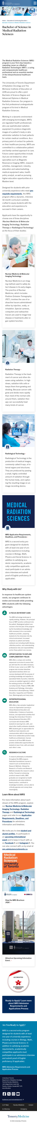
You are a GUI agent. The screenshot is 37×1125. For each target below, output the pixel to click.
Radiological (15, 453)
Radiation (12, 369)
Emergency (24, 1109)
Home (4, 20)
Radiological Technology (24, 812)
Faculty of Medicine (18, 1105)
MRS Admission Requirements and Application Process (16, 1068)
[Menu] (35, 3)
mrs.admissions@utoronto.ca (14, 849)
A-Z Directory (6, 1109)
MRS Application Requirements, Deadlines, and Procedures (18, 535)
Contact (31, 1105)
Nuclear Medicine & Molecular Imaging (17, 275)
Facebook (9, 843)
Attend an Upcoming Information (18, 959)
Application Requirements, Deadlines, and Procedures (17, 818)
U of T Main (5, 1105)
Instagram (24, 843)
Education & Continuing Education (17, 20)
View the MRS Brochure (14, 901)
